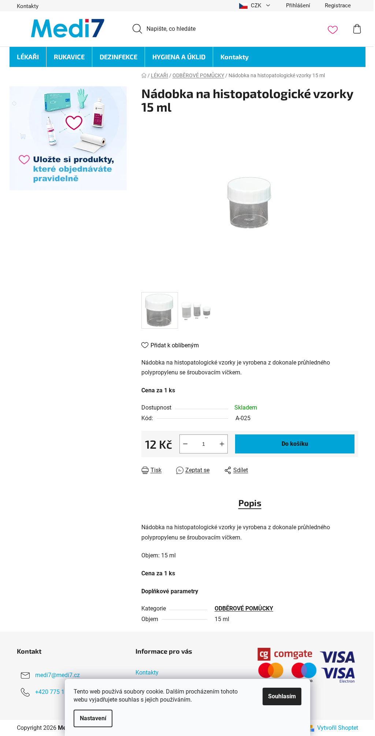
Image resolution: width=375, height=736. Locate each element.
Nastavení (93, 718)
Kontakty (27, 6)
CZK (256, 5)
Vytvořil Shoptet (337, 727)
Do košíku (295, 443)
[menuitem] (28, 57)
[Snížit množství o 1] (185, 444)
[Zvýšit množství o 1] (221, 444)
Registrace (338, 5)
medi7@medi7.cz (57, 675)
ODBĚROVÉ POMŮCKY (244, 608)
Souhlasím (282, 696)
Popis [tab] (249, 502)
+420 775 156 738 (58, 691)
